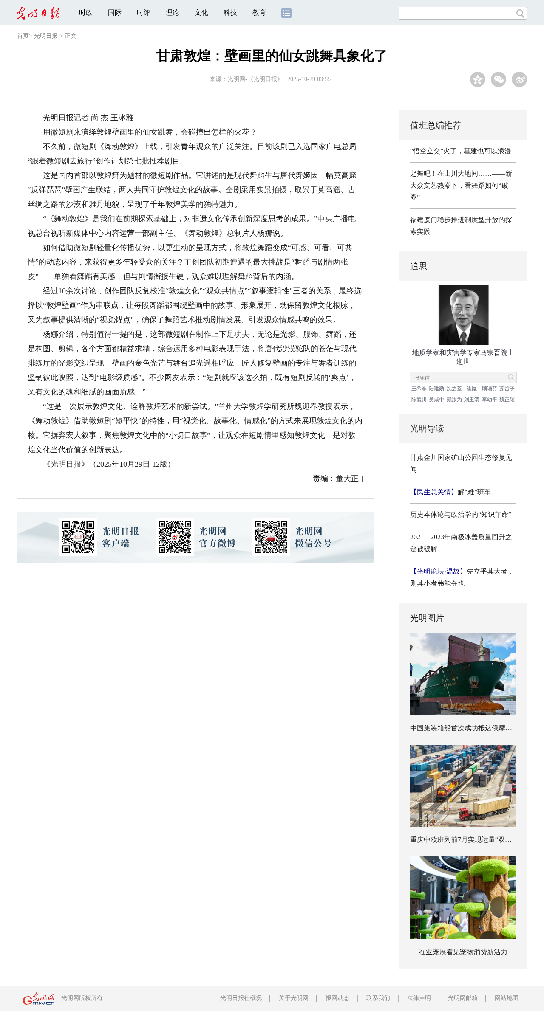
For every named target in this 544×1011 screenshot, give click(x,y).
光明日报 (46, 36)
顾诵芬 (489, 388)
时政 (86, 12)
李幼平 (489, 400)
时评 (143, 12)
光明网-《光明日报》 (255, 79)
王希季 (419, 388)
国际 (115, 12)
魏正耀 (507, 400)
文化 (201, 12)
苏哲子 (507, 388)
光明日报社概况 (241, 998)
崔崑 (472, 388)
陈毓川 (419, 400)
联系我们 (378, 998)
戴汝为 (454, 400)
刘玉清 (471, 400)
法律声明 (419, 998)
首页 (23, 36)
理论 (172, 12)
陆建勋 (436, 388)
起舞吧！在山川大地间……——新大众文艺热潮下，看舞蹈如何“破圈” (461, 185)
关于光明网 (294, 998)
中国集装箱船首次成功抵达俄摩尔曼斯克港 (474, 728)
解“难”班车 (450, 492)
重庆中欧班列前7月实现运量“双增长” (465, 839)
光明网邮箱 (463, 998)
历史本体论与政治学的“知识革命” (460, 514)
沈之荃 (454, 388)
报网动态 (337, 998)
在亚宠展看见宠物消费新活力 (463, 951)
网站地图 (506, 998)
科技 (230, 12)
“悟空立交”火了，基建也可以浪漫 (460, 151)
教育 (259, 12)
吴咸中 (436, 400)
